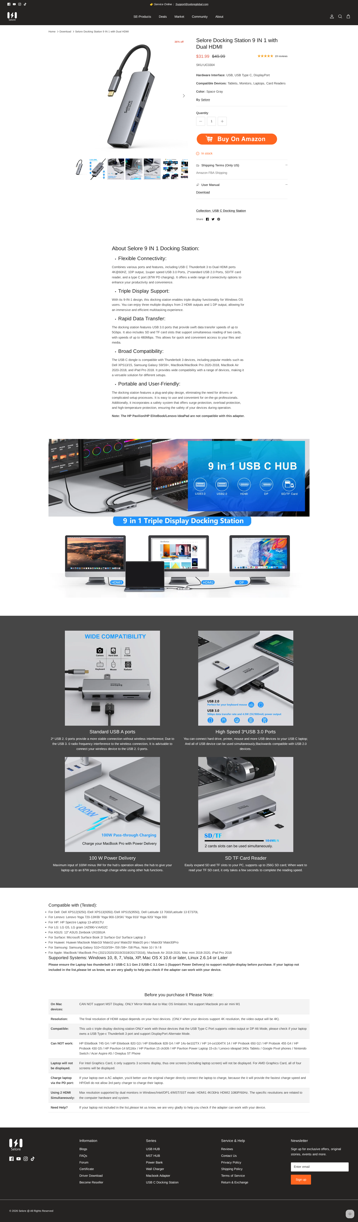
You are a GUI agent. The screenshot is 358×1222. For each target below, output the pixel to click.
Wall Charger (155, 1169)
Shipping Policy (232, 1169)
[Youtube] (14, 4)
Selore (205, 100)
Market (179, 16)
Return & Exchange (234, 1182)
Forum (83, 1162)
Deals (163, 16)
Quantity (202, 113)
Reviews (227, 1149)
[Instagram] (19, 4)
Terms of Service (233, 1175)
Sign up (301, 1179)
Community (200, 16)
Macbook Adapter (158, 1175)
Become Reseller (91, 1182)
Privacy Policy (231, 1162)
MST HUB (153, 1156)
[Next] (184, 96)
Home (52, 31)
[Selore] (12, 16)
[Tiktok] (25, 4)
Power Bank (154, 1162)
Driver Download (91, 1175)
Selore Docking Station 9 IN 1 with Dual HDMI (102, 31)
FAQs (83, 1156)
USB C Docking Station (162, 1182)
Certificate (86, 1169)
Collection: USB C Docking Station (221, 211)
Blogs (83, 1149)
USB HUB (153, 1149)
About (219, 16)
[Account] (331, 16)
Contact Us (229, 1156)
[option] (129, 95)
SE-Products (142, 16)
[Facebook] (8, 4)
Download (65, 31)
